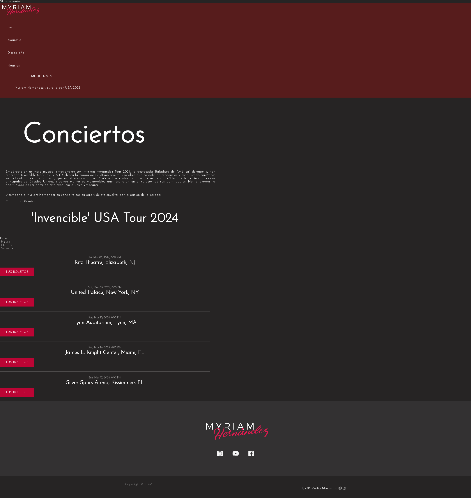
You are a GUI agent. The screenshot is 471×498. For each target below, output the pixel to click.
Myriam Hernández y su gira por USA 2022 (47, 87)
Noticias (13, 65)
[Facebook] (251, 456)
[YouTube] (235, 456)
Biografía (14, 40)
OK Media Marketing (321, 488)
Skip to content (11, 1)
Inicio (11, 27)
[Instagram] (220, 456)
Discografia (15, 53)
